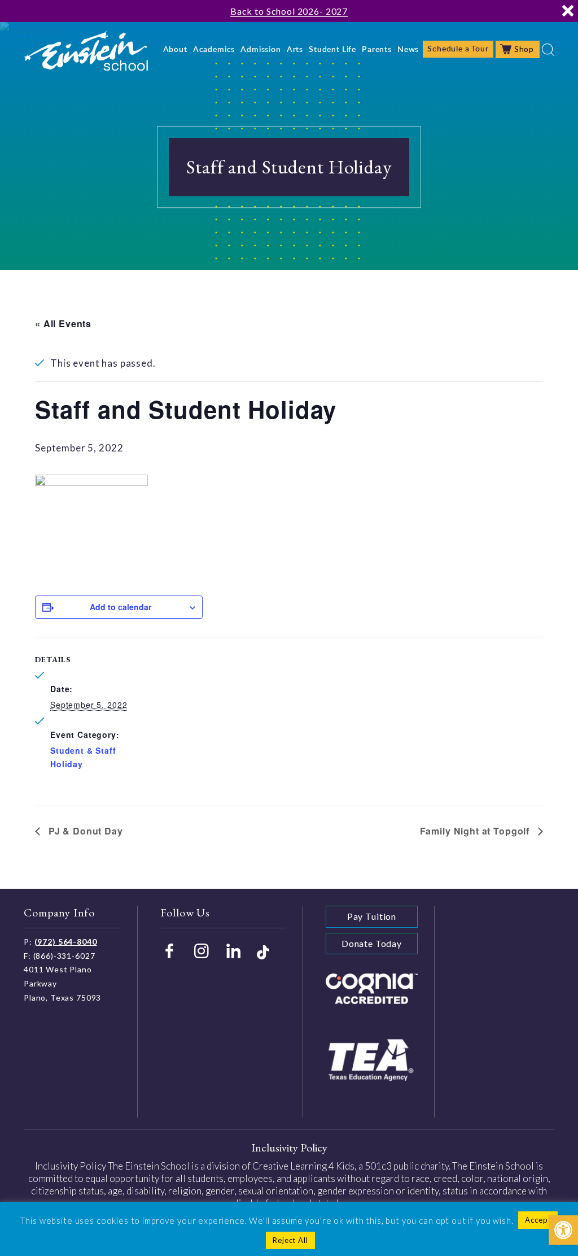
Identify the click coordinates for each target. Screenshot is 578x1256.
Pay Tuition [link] (371, 916)
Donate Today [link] (371, 943)
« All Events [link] (63, 323)
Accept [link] (538, 1219)
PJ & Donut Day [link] (84, 830)
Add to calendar (120, 606)
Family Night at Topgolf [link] (476, 830)
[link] (563, 1230)
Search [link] (548, 50)
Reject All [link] (290, 1240)
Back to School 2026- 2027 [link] (289, 11)
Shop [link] (524, 49)
